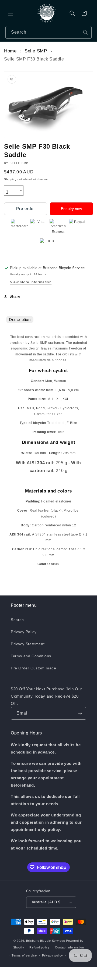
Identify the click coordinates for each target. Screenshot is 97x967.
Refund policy (39, 947)
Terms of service (24, 955)
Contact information (69, 947)
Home (10, 50)
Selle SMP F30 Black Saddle (34, 59)
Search (17, 620)
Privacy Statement (27, 644)
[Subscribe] (80, 713)
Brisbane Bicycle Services (45, 940)
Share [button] (14, 296)
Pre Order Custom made (33, 668)
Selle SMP (36, 50)
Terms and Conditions (31, 656)
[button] (11, 13)
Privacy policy (52, 955)
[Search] (85, 32)
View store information (30, 282)
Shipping (10, 179)
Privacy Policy (23, 632)
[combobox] (48, 32)
